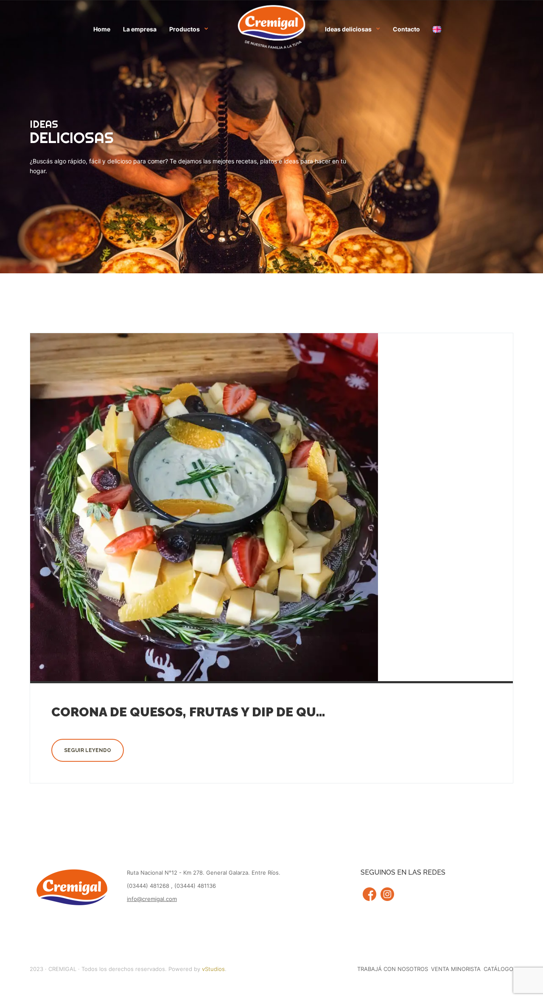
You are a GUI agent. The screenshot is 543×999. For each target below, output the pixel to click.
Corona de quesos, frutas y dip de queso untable (227, 711)
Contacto (406, 29)
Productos (184, 29)
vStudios (213, 968)
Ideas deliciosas (348, 29)
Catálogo (498, 968)
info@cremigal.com (152, 898)
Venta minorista (456, 968)
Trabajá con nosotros (392, 968)
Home (101, 29)
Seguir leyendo (87, 750)
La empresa (140, 29)
